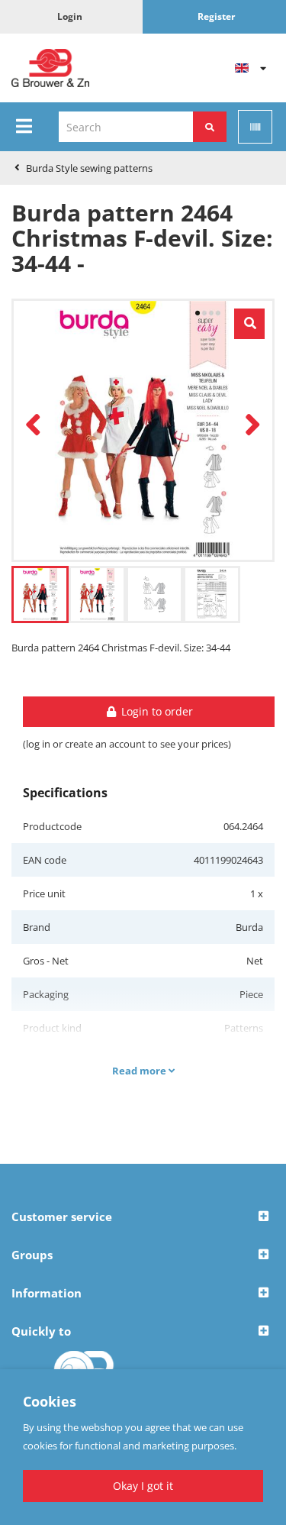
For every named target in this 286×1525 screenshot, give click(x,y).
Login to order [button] (155, 711)
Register (216, 16)
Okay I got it (143, 1485)
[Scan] (255, 127)
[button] (143, 1217)
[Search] (210, 126)
